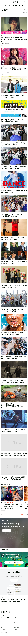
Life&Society (4, 601)
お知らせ (2, 627)
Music (2, 599)
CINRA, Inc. (6, 612)
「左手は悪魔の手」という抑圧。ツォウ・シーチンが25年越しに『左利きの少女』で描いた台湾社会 (12, 506)
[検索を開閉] (24, 2)
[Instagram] (13, 5)
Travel (13, 601)
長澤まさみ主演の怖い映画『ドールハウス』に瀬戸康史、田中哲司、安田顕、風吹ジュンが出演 (14, 39)
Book (24, 599)
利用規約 (15, 629)
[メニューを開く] (26, 2)
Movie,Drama (14, 599)
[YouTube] (19, 5)
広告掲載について (17, 624)
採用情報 (2, 624)
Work (9, 601)
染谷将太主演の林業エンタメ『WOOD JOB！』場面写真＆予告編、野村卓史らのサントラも (14, 405)
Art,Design (7, 599)
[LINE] (22, 5)
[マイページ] (2, 2)
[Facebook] (16, 5)
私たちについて (4, 622)
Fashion (18, 601)
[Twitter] (9, 5)
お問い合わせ (16, 627)
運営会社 (15, 622)
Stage (20, 599)
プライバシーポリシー (5, 629)
